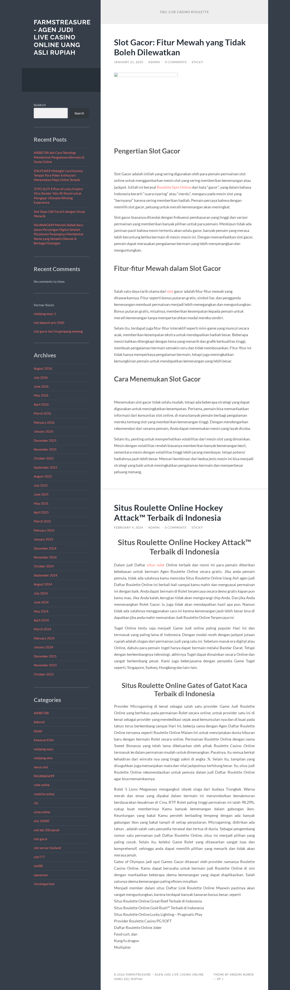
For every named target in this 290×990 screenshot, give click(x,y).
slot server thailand (47, 848)
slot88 (38, 866)
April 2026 (41, 404)
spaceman (41, 875)
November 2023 (45, 665)
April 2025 (41, 512)
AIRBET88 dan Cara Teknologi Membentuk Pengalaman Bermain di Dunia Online (59, 157)
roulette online (44, 794)
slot (170, 291)
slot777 (39, 857)
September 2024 (45, 575)
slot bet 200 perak (46, 830)
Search (40, 105)
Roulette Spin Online (174, 187)
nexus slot (41, 767)
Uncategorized (44, 884)
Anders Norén (242, 974)
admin (154, 62)
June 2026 (41, 386)
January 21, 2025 (128, 62)
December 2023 (45, 656)
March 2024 (42, 629)
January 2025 (43, 539)
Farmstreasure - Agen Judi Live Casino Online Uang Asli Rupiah (62, 37)
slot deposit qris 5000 (49, 322)
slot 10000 (41, 821)
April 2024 (41, 620)
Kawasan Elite (44, 740)
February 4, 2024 (128, 527)
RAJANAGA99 (44, 776)
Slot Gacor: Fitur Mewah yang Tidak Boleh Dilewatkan (180, 47)
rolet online (42, 785)
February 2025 (44, 530)
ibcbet (38, 731)
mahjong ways (43, 749)
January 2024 (43, 647)
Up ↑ (220, 979)
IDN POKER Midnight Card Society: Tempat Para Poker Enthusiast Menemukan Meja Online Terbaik (58, 175)
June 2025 (41, 494)
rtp (36, 803)
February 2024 (44, 638)
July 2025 (41, 485)
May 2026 (41, 395)
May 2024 (41, 611)
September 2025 (45, 467)
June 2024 (41, 602)
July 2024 (41, 593)
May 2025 (41, 503)
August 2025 (43, 476)
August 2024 (43, 584)
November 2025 (45, 449)
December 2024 (45, 548)
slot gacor (41, 839)
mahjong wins (43, 758)
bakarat (39, 722)
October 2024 (44, 566)
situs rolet (156, 565)
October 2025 (44, 458)
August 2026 (43, 368)
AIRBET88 (41, 713)
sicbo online (42, 812)
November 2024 (45, 557)
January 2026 (43, 431)
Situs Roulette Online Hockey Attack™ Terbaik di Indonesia (168, 512)
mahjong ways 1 (45, 314)
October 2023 (44, 674)
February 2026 (44, 422)
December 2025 (45, 440)
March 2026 (42, 413)
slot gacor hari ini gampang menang (58, 331)
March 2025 (42, 521)
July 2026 (41, 377)
